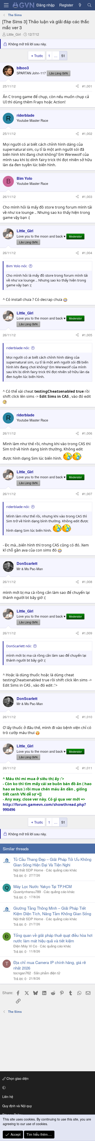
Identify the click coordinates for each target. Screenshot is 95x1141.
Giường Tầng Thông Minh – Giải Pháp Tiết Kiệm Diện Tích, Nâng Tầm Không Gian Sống (52, 910)
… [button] (55, 55)
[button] (46, 1087)
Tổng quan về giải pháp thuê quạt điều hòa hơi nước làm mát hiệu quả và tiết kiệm (52, 938)
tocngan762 (22, 972)
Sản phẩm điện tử (47, 972)
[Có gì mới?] (80, 5)
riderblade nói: (18, 347)
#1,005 (87, 335)
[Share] (77, 86)
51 (63, 55)
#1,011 (87, 768)
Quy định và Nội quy (17, 1105)
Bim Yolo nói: (16, 266)
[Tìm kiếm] (89, 5)
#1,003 (87, 196)
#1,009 (87, 633)
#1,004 (87, 252)
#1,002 (87, 133)
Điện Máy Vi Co (25, 946)
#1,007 (87, 493)
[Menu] (6, 5)
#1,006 (87, 433)
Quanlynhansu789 (27, 891)
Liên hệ (7, 1096)
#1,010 (87, 716)
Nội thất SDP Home (28, 870)
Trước (38, 55)
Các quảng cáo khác (61, 870)
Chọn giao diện (17, 1078)
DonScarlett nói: (19, 646)
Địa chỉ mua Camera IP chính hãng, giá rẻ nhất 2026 (49, 965)
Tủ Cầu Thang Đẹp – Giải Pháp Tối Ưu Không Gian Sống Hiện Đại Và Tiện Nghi (52, 862)
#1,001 (87, 86)
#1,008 (87, 581)
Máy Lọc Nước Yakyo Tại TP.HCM (42, 886)
